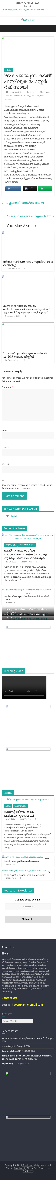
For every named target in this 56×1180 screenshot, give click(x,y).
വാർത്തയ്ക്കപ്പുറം (27, 544)
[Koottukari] (5, 28)
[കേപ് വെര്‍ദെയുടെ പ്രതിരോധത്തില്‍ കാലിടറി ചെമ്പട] (27, 589)
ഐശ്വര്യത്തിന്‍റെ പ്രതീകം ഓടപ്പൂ (24, 614)
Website (6, 464)
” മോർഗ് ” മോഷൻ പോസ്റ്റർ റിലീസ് (30, 216)
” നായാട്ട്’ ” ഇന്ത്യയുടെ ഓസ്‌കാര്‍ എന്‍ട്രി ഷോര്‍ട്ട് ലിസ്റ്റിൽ (25, 354)
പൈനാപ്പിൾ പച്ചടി (11, 1050)
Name (6, 430)
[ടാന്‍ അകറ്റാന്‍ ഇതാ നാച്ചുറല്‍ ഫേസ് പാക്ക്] (24, 870)
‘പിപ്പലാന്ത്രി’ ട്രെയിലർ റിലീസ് (23, 202)
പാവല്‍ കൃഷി (8, 1046)
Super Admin (26, 562)
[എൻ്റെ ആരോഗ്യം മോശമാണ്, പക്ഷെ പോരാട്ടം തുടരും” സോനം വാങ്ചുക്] (28, 535)
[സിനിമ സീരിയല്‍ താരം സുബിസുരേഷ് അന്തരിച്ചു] (28, 232)
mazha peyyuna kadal (30, 95)
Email (5, 447)
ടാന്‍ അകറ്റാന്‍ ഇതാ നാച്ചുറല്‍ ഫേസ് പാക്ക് (27, 873)
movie (43, 95)
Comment (7, 386)
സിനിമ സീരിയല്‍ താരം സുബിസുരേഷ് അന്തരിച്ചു (28, 263)
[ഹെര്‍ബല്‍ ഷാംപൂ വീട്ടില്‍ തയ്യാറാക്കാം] (22, 856)
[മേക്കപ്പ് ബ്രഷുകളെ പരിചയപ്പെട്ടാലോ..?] (28, 799)
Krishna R (31, 92)
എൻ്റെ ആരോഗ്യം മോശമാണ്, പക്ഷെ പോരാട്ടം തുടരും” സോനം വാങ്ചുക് (25, 554)
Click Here (9, 516)
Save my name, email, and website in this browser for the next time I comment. (27, 486)
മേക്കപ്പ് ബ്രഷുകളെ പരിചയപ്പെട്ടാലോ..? (19, 813)
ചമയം (8, 806)
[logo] (5, 953)
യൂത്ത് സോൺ (20, 806)
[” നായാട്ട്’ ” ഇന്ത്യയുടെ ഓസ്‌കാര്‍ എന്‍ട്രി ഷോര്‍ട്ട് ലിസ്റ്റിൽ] (28, 324)
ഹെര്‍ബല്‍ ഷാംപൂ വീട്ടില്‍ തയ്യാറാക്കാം (26, 860)
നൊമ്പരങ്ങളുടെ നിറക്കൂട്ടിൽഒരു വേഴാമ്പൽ (23, 9)
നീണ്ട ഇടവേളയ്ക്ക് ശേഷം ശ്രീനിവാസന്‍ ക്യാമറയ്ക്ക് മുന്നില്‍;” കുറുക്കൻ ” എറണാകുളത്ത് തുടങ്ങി (26, 309)
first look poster (13, 95)
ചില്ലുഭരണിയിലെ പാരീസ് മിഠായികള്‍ (25, 609)
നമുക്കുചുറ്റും (10, 544)
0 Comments (44, 92)
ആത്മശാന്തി (8, 1063)
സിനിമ (8, 70)
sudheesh (8, 99)
